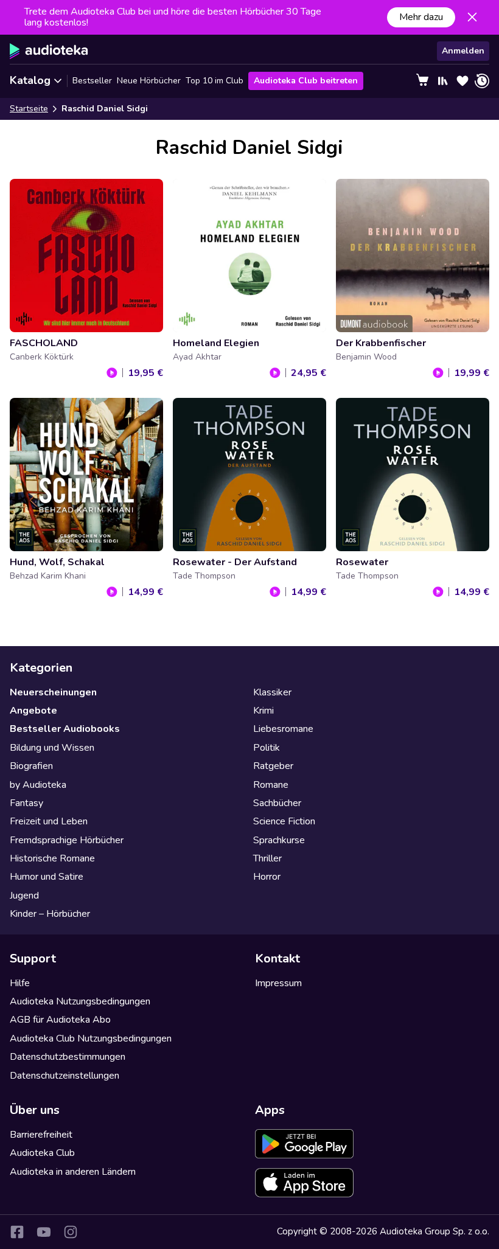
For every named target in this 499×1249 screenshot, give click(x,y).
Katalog (30, 80)
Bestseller (92, 80)
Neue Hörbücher (149, 80)
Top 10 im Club (214, 80)
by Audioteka (38, 784)
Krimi (263, 710)
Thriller (267, 858)
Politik (266, 747)
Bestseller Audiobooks (65, 729)
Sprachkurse (279, 840)
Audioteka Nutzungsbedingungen (80, 1001)
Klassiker (272, 692)
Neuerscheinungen (53, 692)
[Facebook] (17, 1232)
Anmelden (463, 51)
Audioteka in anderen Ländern (73, 1171)
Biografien (31, 766)
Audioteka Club (42, 1153)
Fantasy (26, 803)
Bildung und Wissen (52, 747)
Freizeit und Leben (49, 821)
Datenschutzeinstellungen (64, 1075)
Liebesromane (283, 729)
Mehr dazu (421, 17)
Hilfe (20, 983)
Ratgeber (273, 766)
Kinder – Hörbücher (50, 913)
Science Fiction (284, 821)
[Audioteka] (49, 51)
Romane (270, 784)
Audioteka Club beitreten (306, 80)
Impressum (278, 983)
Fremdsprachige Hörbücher (67, 840)
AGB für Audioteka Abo (60, 1019)
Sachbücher (277, 803)
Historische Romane (52, 858)
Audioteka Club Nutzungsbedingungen (91, 1038)
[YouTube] (44, 1232)
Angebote (33, 710)
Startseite (29, 108)
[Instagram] (70, 1232)
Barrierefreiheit (41, 1134)
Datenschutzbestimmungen (67, 1056)
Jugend (24, 895)
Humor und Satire (46, 876)
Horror (267, 876)
